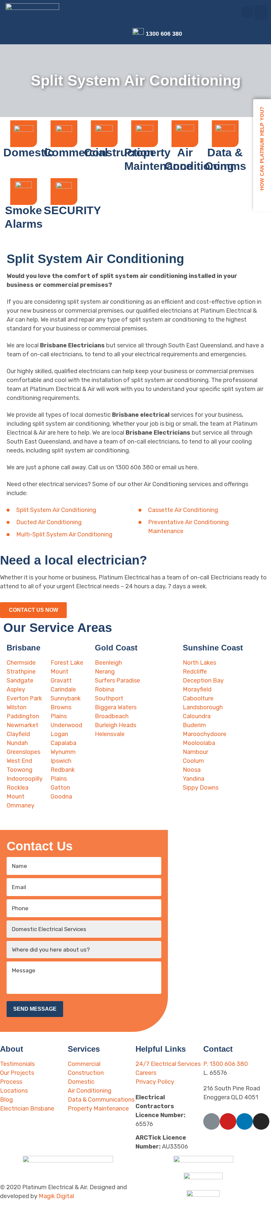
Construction (119, 152)
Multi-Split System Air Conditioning (64, 534)
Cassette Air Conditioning (183, 510)
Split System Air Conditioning (56, 510)
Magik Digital (56, 1196)
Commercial (76, 152)
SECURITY (72, 210)
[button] (260, 12)
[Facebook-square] (93, 34)
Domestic (28, 152)
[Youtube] (103, 34)
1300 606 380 (164, 33)
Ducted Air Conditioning (49, 522)
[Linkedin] (114, 34)
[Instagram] (125, 34)
